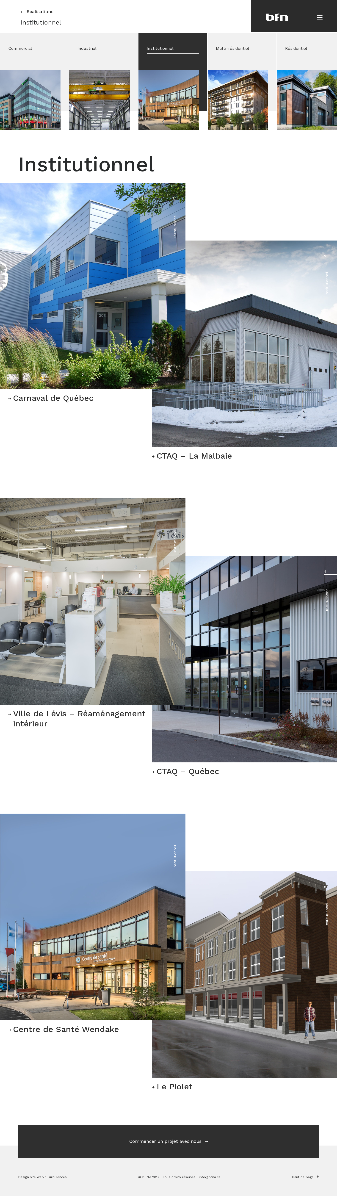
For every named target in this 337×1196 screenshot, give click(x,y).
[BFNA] (277, 17)
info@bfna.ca (210, 1177)
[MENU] (320, 17)
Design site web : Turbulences (42, 1177)
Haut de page (303, 1177)
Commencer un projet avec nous (166, 1141)
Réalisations (39, 11)
